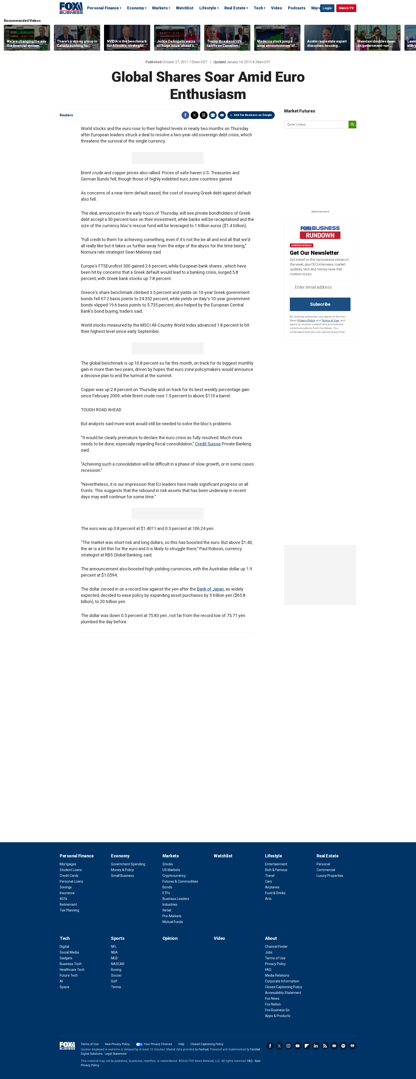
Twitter (194, 115)
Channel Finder (276, 946)
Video (276, 8)
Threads (204, 115)
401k (63, 899)
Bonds (167, 887)
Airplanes (272, 887)
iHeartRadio (352, 1046)
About (271, 938)
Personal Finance (103, 8)
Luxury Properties (330, 876)
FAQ (268, 970)
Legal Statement (116, 1053)
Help (181, 1044)
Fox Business (71, 8)
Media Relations (277, 975)
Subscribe (320, 304)
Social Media (69, 952)
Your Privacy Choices (158, 1044)
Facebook (185, 115)
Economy (135, 8)
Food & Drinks (275, 893)
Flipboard (307, 1046)
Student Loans (71, 870)
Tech (258, 8)
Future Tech (69, 975)
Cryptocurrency (174, 876)
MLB (114, 958)
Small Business (122, 876)
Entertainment (276, 864)
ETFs (166, 893)
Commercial (326, 870)
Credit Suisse (208, 443)
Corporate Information (282, 981)
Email (222, 115)
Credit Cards (69, 876)
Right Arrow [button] (407, 38)
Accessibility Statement (283, 993)
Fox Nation (273, 1004)
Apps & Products (277, 1016)
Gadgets (66, 958)
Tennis (116, 987)
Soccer (116, 975)
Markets (160, 8)
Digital (64, 946)
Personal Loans (71, 881)
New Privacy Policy (117, 1044)
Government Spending (128, 864)
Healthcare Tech (72, 970)
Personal (323, 864)
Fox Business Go (277, 1010)
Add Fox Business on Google (253, 115)
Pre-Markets (172, 916)
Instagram (288, 1046)
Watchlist (185, 8)
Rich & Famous (276, 870)
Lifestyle (207, 8)
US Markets (171, 870)
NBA (114, 952)
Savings (66, 887)
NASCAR (117, 964)
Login (327, 8)
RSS (325, 1046)
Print (213, 115)
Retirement (68, 904)
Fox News (272, 998)
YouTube (297, 1046)
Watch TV (346, 8)
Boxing (116, 970)
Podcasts (297, 8)
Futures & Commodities (180, 881)
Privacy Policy (306, 320)
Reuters (66, 115)
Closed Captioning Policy (283, 987)
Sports (117, 938)
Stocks (167, 864)
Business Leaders (175, 899)
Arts (268, 899)
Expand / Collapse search (315, 8)
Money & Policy (122, 870)
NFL (114, 946)
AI (61, 981)
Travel (269, 876)
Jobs (269, 952)
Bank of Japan (210, 589)
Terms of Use (330, 320)
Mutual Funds (172, 922)
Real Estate (235, 8)
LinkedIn (316, 1046)
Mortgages (68, 864)
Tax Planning (69, 910)
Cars (268, 881)
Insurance (67, 893)
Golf (114, 981)
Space (64, 987)
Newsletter (334, 1046)
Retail (166, 910)
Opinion (170, 938)
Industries (169, 904)
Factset (204, 1049)
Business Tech (71, 964)
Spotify (343, 1046)
